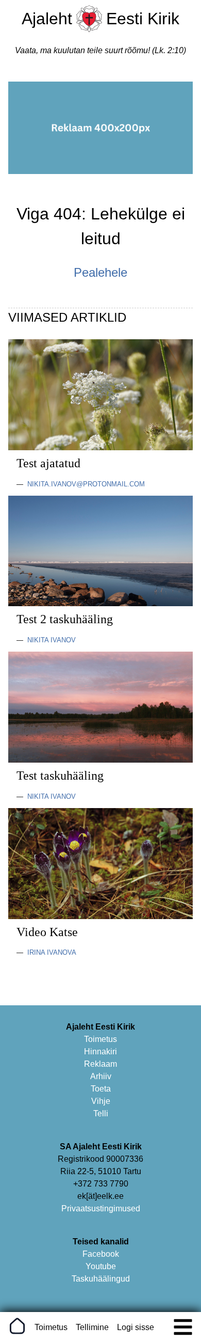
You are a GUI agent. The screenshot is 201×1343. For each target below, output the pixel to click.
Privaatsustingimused (100, 1208)
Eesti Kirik (142, 18)
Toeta (101, 1088)
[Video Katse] (100, 916)
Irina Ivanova (51, 952)
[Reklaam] (100, 171)
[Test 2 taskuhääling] (100, 603)
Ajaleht (47, 18)
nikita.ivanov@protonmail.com (86, 484)
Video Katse (47, 932)
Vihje (100, 1101)
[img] (183, 1327)
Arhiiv (100, 1076)
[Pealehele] (89, 29)
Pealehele (100, 272)
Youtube (101, 1266)
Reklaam (100, 1064)
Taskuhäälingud (101, 1278)
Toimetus (100, 1039)
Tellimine (92, 1327)
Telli (100, 1113)
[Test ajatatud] (100, 447)
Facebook (100, 1254)
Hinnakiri (100, 1051)
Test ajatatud (48, 463)
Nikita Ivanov (51, 640)
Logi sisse (135, 1327)
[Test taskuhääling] (100, 759)
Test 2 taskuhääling (64, 619)
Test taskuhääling (60, 775)
